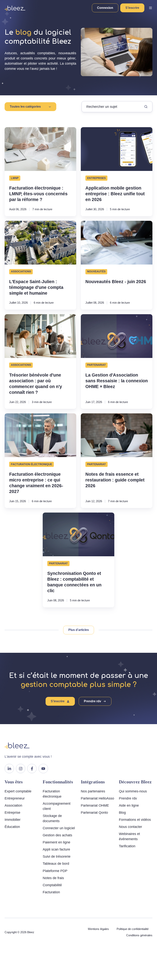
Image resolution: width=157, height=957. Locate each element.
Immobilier (12, 820)
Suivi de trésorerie (56, 856)
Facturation (51, 892)
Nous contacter (130, 827)
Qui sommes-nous (133, 791)
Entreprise (12, 812)
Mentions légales (98, 929)
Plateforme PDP (55, 871)
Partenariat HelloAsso (97, 798)
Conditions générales (139, 935)
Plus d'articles (78, 629)
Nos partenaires (93, 791)
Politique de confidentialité (133, 929)
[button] (150, 8)
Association (13, 805)
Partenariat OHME (95, 805)
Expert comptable (18, 791)
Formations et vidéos (135, 820)
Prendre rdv (92, 701)
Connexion (105, 7)
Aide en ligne (129, 805)
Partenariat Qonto (94, 812)
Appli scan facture (56, 849)
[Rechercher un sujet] (146, 107)
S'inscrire (132, 7)
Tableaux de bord (56, 864)
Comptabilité (52, 885)
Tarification (127, 846)
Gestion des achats (57, 835)
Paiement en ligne (56, 842)
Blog (122, 812)
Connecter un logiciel (59, 828)
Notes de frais (53, 878)
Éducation (12, 827)
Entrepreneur (15, 798)
